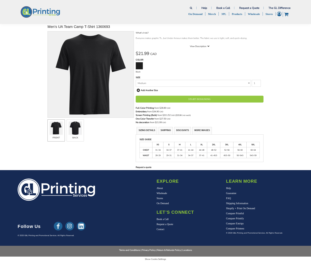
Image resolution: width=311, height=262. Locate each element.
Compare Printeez (235, 228)
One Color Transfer (145, 118)
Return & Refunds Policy (169, 250)
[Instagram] (69, 226)
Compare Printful (235, 213)
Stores (160, 198)
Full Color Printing (145, 107)
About (160, 188)
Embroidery (141, 111)
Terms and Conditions (129, 250)
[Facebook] (58, 226)
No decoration (142, 122)
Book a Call (223, 8)
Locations (187, 250)
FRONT (56, 137)
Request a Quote (249, 8)
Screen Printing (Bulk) (146, 115)
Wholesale (162, 193)
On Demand (163, 203)
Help (204, 8)
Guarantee (231, 193)
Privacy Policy (149, 250)
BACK (75, 137)
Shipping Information (237, 203)
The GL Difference (279, 8)
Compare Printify (235, 218)
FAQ (228, 198)
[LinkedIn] (81, 226)
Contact (160, 229)
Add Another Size (149, 90)
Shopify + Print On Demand (240, 208)
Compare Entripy (235, 223)
